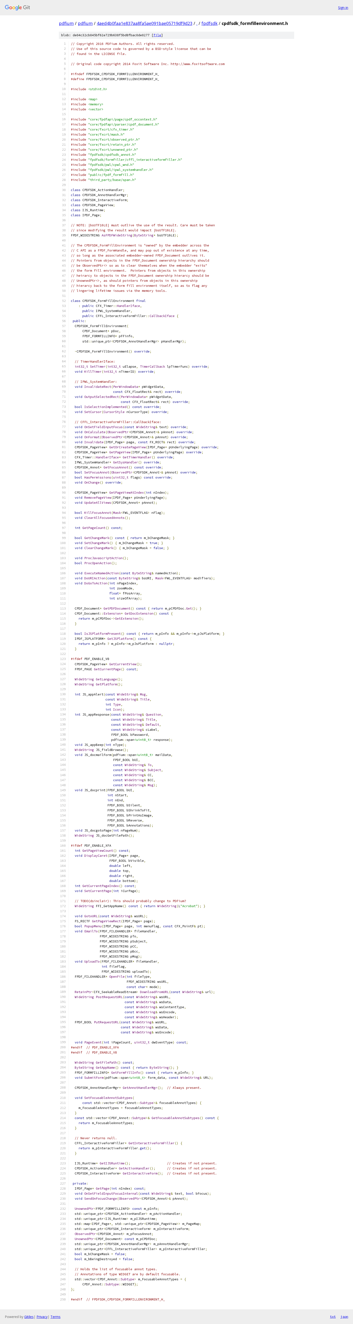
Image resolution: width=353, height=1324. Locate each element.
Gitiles (29, 1316)
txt (333, 1316)
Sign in (343, 7)
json (344, 1316)
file (157, 35)
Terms (55, 1316)
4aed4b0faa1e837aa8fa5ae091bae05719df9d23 (144, 23)
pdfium (66, 23)
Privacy (42, 1316)
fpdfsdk (209, 23)
